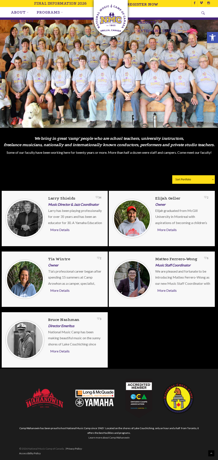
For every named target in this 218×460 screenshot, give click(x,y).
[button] (212, 37)
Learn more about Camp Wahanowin (109, 437)
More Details (60, 230)
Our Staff (22, 21)
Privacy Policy (74, 448)
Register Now (142, 4)
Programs (48, 12)
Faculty (146, 22)
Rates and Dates (156, 31)
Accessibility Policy (30, 453)
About (18, 12)
